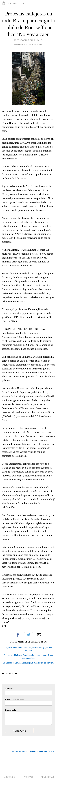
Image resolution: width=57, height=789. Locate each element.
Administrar (47, 777)
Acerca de (9, 777)
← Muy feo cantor (19, 751)
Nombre (8, 689)
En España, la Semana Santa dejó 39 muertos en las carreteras (28, 663)
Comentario (10, 710)
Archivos (28, 777)
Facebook (18, 634)
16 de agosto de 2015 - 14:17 (28, 40)
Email (39, 634)
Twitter (28, 634)
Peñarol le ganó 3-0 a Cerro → (42, 751)
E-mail (15, 699)
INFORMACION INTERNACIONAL (28, 44)
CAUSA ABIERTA (16, 3)
